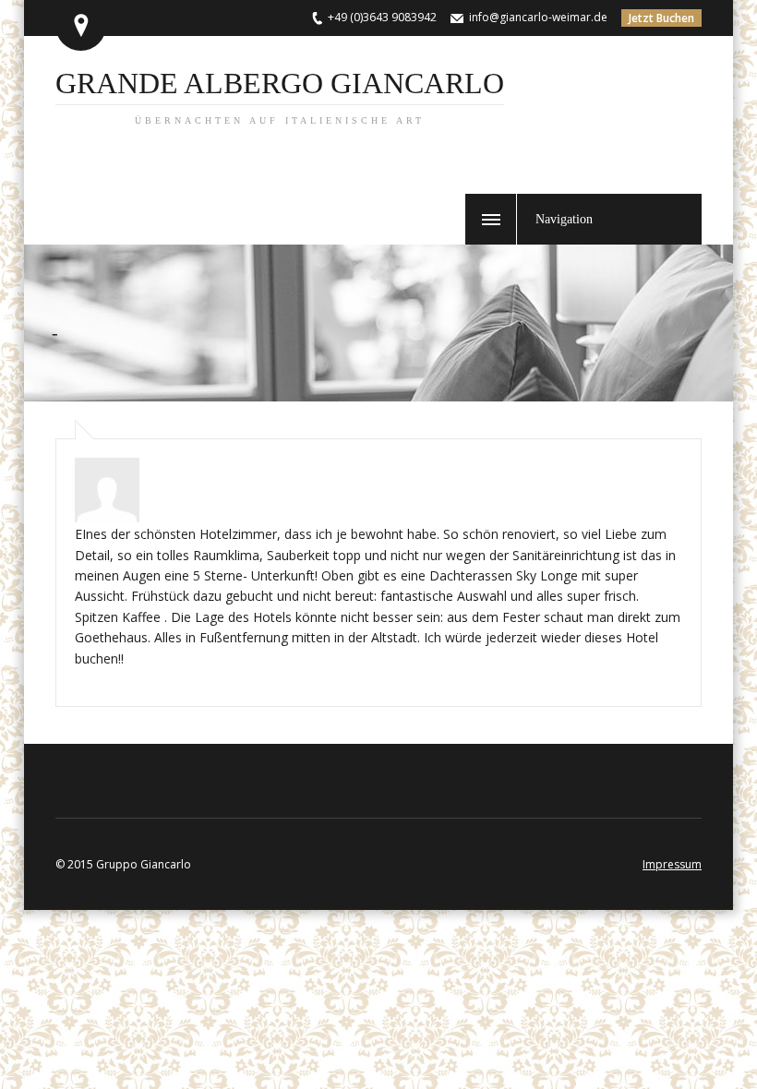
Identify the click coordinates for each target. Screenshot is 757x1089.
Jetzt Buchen (661, 18)
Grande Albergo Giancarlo (279, 96)
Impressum (672, 864)
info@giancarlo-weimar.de (538, 17)
